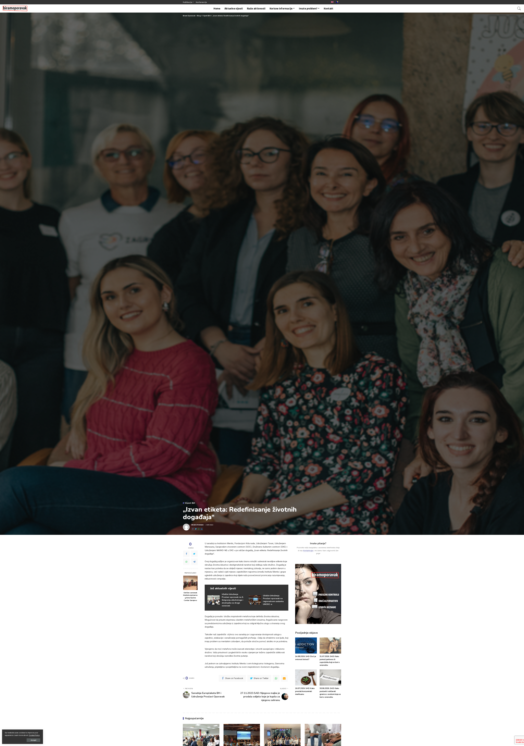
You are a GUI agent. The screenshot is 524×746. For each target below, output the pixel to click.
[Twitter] (194, 553)
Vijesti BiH (190, 503)
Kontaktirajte (308, 551)
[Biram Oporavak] (15, 8)
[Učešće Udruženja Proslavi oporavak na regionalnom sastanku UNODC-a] (267, 600)
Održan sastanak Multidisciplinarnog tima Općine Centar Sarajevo (190, 596)
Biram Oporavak (197, 525)
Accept (33, 740)
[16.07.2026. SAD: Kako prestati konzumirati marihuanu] (306, 677)
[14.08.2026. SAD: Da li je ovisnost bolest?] (306, 645)
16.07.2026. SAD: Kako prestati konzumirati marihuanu (305, 691)
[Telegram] (194, 561)
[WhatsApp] (186, 561)
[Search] (519, 8)
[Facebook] (186, 553)
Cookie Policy (34, 735)
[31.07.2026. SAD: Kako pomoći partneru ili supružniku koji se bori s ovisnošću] (330, 645)
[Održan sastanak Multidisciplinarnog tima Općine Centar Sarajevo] (190, 583)
